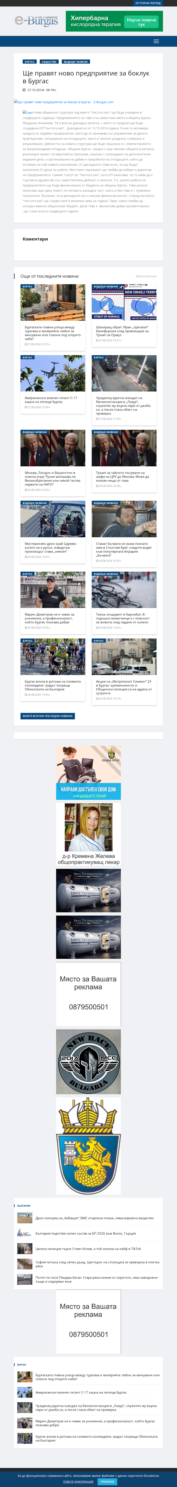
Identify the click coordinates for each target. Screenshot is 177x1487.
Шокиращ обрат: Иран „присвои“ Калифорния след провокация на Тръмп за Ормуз (122, 331)
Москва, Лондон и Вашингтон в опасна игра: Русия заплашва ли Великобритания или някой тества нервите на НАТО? (52, 478)
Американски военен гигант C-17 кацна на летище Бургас (51, 400)
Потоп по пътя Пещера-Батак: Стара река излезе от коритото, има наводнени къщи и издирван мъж (97, 1279)
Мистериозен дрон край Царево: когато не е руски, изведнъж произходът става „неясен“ (51, 547)
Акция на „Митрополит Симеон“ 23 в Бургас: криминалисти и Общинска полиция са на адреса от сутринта (124, 687)
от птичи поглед (148, 3)
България (23, 1205)
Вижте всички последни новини (48, 716)
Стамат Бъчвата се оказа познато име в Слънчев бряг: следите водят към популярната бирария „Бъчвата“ (124, 549)
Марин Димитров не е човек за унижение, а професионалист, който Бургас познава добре (49, 618)
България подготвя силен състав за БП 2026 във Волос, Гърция (86, 1233)
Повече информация (78, 1482)
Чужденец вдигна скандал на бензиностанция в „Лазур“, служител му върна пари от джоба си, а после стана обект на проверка (123, 405)
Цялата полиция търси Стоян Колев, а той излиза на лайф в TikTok (88, 1248)
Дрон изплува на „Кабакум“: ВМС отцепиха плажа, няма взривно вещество (95, 1218)
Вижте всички (146, 276)
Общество (49, 61)
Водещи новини (76, 61)
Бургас (30, 61)
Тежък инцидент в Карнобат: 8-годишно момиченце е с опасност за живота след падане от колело (123, 618)
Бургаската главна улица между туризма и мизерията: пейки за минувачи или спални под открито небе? (53, 333)
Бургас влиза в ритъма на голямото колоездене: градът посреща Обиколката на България (53, 685)
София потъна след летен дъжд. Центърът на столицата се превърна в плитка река (97, 1264)
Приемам (107, 1482)
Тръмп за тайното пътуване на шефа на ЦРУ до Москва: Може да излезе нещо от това (122, 476)
